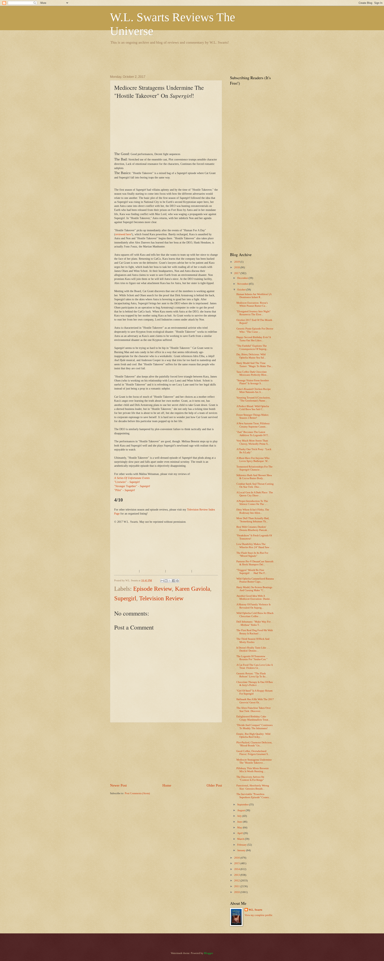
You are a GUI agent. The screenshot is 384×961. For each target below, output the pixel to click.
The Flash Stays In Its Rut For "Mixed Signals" (252, 554)
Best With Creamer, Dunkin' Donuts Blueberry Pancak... (252, 528)
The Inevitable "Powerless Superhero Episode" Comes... (253, 796)
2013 (237, 875)
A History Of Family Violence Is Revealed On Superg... (253, 606)
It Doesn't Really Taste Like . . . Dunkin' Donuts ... (253, 649)
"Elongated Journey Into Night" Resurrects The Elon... (253, 313)
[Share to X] (170, 581)
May (240, 827)
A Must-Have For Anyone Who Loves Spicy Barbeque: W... (253, 459)
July (239, 816)
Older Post (214, 785)
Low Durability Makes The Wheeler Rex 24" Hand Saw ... (254, 546)
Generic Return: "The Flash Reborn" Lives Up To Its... (251, 675)
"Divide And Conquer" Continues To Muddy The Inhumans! (254, 727)
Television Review (161, 598)
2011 (237, 886)
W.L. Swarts (255, 909)
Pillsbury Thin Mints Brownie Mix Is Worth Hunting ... (252, 770)
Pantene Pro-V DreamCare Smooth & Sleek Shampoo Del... (254, 563)
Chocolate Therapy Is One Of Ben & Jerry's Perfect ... (254, 684)
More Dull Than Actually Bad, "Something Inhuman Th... (252, 520)
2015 (237, 863)
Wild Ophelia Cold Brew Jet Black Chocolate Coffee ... (255, 615)
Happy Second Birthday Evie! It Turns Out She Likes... (253, 339)
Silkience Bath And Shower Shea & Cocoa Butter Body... (254, 477)
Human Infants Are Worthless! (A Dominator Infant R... (253, 296)
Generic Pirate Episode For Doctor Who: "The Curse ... (254, 330)
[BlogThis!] (166, 581)
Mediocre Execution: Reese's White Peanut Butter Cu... (252, 304)
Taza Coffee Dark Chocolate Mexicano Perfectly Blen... (252, 373)
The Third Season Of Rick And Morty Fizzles (252, 640)
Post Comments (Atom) (137, 793)
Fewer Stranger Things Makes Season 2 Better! (252, 416)
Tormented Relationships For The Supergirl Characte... (254, 468)
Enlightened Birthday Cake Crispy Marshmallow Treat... (253, 718)
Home (166, 785)
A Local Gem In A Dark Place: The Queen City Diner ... (254, 494)
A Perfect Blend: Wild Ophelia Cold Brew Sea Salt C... (252, 408)
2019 (237, 261)
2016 (237, 857)
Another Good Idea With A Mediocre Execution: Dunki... (254, 597)
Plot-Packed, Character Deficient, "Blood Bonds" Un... (254, 744)
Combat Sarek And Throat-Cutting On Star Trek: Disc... (255, 485)
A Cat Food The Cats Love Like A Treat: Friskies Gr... (254, 666)
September (243, 804)
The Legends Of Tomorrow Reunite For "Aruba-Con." (251, 658)
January (241, 850)
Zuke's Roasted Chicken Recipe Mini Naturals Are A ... (253, 390)
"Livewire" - (127, 482)
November (243, 283)
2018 (237, 267)
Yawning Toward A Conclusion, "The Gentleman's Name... (253, 399)
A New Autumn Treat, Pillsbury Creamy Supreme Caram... (253, 425)
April (240, 833)
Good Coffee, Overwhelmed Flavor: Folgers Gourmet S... (253, 753)
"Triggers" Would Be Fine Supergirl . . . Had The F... (251, 572)
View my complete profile (258, 915)
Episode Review (152, 588)
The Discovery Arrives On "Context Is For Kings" (250, 778)
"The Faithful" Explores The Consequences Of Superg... (252, 347)
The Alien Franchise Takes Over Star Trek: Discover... (253, 709)
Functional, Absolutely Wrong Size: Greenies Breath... (252, 787)
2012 (237, 880)
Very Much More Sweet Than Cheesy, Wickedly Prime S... (252, 442)
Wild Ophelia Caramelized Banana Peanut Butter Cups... (255, 580)
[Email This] (162, 581)
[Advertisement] (183, 59)
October (241, 289)
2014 (237, 869)
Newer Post (118, 785)
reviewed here (123, 234)
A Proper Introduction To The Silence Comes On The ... (252, 503)
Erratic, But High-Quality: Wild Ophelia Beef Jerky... (253, 735)
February (242, 844)
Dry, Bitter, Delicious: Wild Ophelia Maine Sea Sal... (251, 356)
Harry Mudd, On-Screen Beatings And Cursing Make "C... (254, 589)
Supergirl (125, 598)
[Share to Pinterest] (177, 581)
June (240, 821)
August (241, 810)
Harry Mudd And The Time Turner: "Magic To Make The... (254, 364)
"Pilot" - (124, 490)
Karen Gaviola (192, 588)
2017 (237, 273)
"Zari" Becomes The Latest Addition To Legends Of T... (252, 433)
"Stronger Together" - (132, 486)
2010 (237, 892)
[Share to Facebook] (174, 581)
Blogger (208, 953)
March (241, 839)
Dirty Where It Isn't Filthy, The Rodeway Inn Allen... (252, 511)
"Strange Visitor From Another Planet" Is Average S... (252, 382)
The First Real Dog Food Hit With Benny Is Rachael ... (254, 632)
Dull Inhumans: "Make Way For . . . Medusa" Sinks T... (254, 623)
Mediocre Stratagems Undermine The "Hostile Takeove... (254, 761)
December (243, 278)
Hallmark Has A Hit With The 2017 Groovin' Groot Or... (255, 701)
